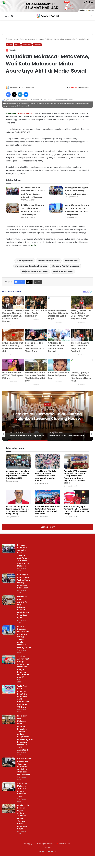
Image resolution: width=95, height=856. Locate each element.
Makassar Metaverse (49, 260)
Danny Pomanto (25, 260)
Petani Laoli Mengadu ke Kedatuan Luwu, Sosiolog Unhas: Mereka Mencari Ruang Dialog (17, 510)
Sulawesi (37, 45)
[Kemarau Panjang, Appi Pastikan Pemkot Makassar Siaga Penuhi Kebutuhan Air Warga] (76, 497)
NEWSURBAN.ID (24, 113)
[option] (47, 416)
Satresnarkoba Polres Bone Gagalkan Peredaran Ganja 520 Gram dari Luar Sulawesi (24, 767)
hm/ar (34, 245)
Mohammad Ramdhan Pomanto (32, 266)
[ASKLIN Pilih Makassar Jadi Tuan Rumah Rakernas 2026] (8, 786)
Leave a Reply (47, 527)
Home (9, 39)
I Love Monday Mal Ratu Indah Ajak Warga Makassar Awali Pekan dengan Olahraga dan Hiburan (45, 476)
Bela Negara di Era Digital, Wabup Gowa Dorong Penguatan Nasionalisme (76, 190)
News (17, 45)
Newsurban (14, 88)
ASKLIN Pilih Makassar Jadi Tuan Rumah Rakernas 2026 (22, 790)
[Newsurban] (47, 16)
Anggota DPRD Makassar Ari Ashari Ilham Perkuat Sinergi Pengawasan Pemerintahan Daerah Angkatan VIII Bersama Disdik (75, 477)
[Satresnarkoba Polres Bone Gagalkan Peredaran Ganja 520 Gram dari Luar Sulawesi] (8, 762)
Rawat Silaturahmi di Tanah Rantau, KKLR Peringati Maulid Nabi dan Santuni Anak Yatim (47, 510)
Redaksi (47, 848)
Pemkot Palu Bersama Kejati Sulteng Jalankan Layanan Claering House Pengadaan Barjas (47, 418)
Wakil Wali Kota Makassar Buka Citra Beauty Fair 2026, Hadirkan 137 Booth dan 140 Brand (23, 696)
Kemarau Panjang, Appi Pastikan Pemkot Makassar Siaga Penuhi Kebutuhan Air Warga (76, 510)
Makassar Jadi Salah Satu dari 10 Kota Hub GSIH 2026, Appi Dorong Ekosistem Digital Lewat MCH (18, 474)
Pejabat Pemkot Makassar (35, 271)
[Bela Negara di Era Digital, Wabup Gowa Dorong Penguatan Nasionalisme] (56, 190)
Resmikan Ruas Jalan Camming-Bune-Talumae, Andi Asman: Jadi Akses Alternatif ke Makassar (23, 555)
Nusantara (27, 45)
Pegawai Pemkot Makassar (66, 266)
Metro (16, 39)
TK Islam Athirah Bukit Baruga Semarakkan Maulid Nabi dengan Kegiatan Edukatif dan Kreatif (23, 666)
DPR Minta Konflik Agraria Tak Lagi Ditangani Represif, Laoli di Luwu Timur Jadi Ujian (23, 607)
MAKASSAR (11, 113)
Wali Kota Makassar (63, 271)
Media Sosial (72, 260)
